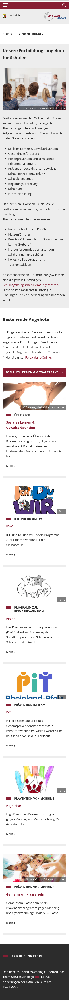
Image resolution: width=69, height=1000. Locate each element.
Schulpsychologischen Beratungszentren (30, 285)
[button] (5, 5)
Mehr (9, 466)
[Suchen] (63, 5)
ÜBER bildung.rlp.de (27, 956)
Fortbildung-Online (38, 357)
